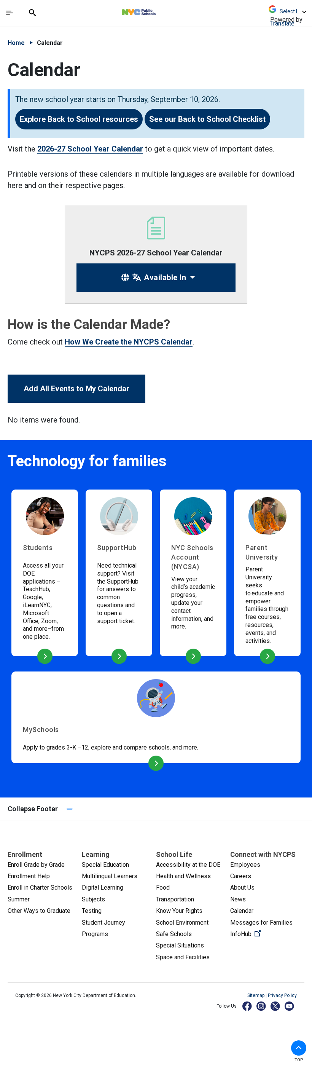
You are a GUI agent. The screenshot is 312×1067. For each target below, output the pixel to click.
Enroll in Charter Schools (40, 887)
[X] (276, 1006)
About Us (242, 887)
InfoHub (267, 934)
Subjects (93, 899)
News (238, 899)
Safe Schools (174, 934)
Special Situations (180, 945)
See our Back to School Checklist (207, 119)
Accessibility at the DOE (188, 864)
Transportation (175, 899)
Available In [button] (164, 277)
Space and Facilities (183, 957)
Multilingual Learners (109, 876)
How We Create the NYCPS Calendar (129, 341)
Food (163, 887)
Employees (245, 864)
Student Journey (103, 922)
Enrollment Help (29, 876)
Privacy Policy (282, 995)
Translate (282, 23)
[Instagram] (261, 1006)
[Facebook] (247, 1006)
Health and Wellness (183, 876)
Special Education (105, 864)
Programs (95, 934)
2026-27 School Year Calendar (90, 148)
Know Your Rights (179, 910)
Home (16, 42)
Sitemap (256, 995)
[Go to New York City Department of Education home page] (161, 10)
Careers (240, 876)
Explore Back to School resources (79, 119)
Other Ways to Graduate (39, 910)
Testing (92, 910)
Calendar (241, 910)
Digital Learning (102, 887)
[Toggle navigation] (9, 13)
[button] (298, 1048)
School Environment (182, 922)
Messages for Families (261, 922)
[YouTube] (290, 1006)
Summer (19, 899)
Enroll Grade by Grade (36, 864)
